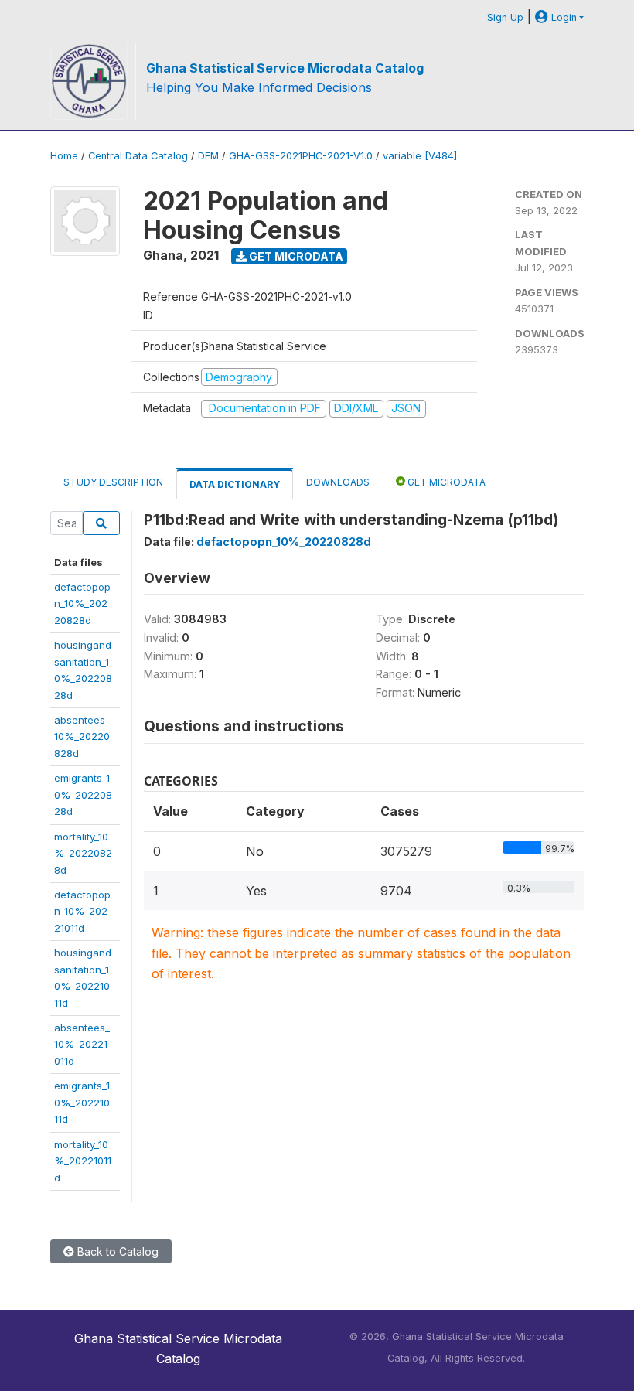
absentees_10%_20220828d (82, 736)
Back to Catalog (116, 1251)
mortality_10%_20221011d (82, 1161)
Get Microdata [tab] (445, 482)
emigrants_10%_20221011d (82, 1102)
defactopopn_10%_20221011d (82, 911)
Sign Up (505, 17)
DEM (208, 156)
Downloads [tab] (338, 482)
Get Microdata (295, 256)
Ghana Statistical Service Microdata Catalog (285, 68)
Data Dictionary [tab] (234, 484)
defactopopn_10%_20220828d (82, 603)
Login (562, 17)
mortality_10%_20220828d (83, 853)
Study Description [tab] (113, 482)
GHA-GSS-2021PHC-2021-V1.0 (301, 156)
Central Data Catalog (138, 156)
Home (64, 156)
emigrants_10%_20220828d (83, 794)
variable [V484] (420, 156)
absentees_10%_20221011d (82, 1044)
